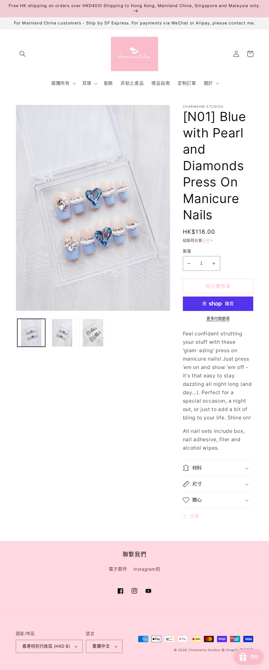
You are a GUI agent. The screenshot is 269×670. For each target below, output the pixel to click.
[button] (23, 54)
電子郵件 (118, 569)
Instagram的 (146, 569)
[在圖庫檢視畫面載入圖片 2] (62, 333)
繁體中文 (101, 646)
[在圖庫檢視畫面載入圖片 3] (93, 333)
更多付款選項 (218, 318)
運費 (206, 240)
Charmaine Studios (204, 650)
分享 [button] (194, 516)
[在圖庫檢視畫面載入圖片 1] (31, 333)
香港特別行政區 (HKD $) (46, 646)
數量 (187, 251)
